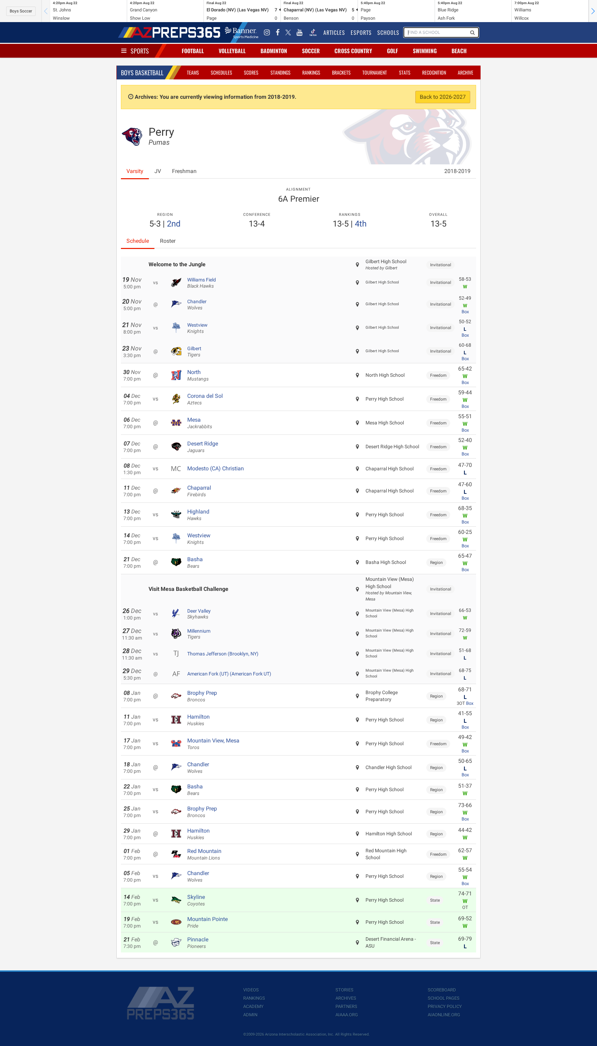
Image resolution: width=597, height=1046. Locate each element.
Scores (251, 72)
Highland (198, 514)
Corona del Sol (205, 399)
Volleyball (232, 51)
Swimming (425, 51)
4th (361, 224)
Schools (388, 32)
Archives (345, 998)
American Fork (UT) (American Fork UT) (229, 673)
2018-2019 (457, 171)
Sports (140, 50)
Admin (250, 1014)
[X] (288, 32)
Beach (459, 51)
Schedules (221, 72)
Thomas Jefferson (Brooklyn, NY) (222, 653)
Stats (404, 72)
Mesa (199, 423)
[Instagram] (267, 32)
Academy (253, 1006)
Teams (193, 72)
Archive (465, 72)
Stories (344, 989)
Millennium (198, 634)
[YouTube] (299, 32)
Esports (361, 32)
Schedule (137, 241)
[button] (593, 11)
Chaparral (199, 491)
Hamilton (198, 720)
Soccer (311, 51)
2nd (174, 224)
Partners (346, 1006)
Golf (392, 51)
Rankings (311, 72)
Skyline (196, 900)
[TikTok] (313, 32)
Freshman (184, 171)
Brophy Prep (202, 696)
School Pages (443, 998)
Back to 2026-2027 (443, 97)
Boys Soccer (21, 11)
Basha (195, 562)
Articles (334, 32)
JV (157, 171)
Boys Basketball (142, 72)
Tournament (374, 72)
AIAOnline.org (444, 1014)
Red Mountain (204, 854)
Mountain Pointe (207, 922)
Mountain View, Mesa (213, 743)
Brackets (341, 72)
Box (465, 311)
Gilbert (194, 351)
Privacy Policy (445, 1006)
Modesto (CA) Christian (215, 468)
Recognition (434, 72)
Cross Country (353, 51)
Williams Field (201, 283)
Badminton (273, 51)
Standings (281, 72)
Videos (251, 989)
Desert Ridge (202, 446)
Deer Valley (199, 614)
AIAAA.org (346, 1014)
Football (193, 51)
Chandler (197, 304)
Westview (197, 328)
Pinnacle (197, 942)
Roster (168, 241)
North (198, 375)
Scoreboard (442, 989)
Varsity (134, 171)
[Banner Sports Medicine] (242, 32)
